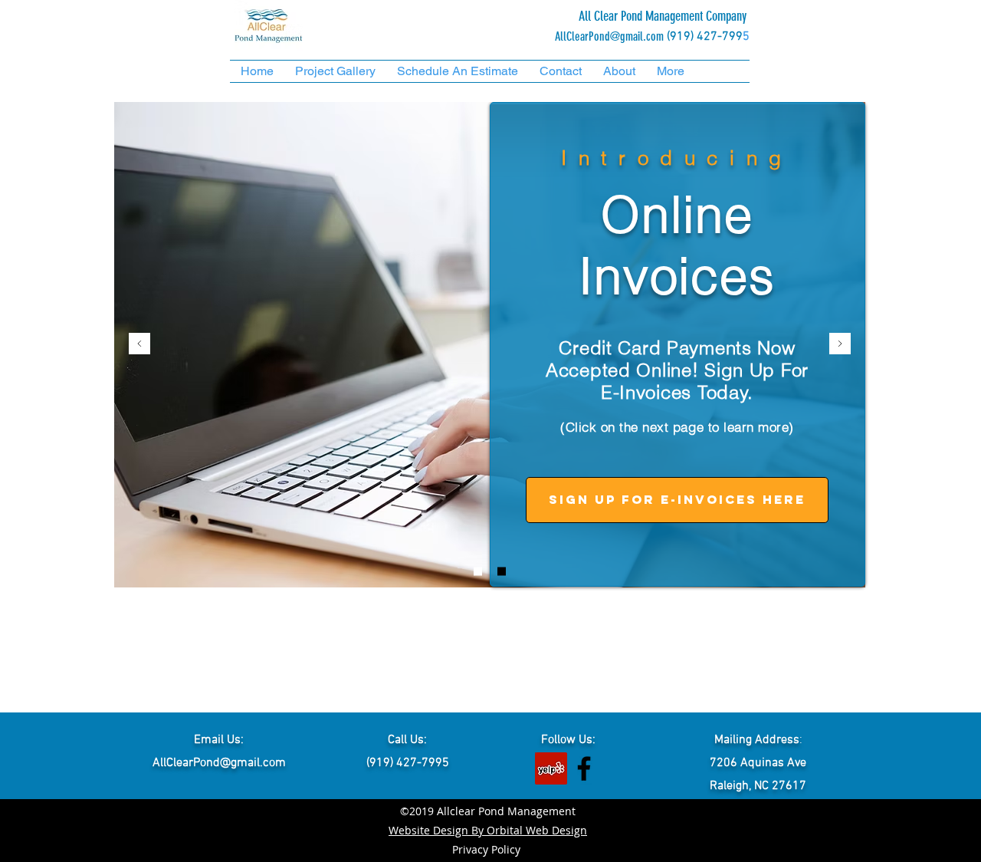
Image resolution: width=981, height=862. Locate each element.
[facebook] (584, 768)
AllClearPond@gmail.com (609, 36)
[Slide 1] (501, 572)
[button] (335, 71)
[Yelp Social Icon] (551, 768)
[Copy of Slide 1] (478, 572)
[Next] (840, 345)
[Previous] (139, 345)
